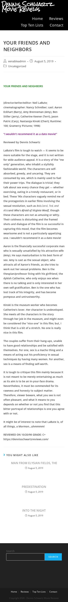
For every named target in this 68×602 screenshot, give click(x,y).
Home (37, 18)
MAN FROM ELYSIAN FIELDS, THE (34, 463)
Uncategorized (17, 66)
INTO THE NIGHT (34, 510)
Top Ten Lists (32, 25)
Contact (56, 25)
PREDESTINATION (34, 487)
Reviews (56, 18)
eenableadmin (17, 61)
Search (10, 551)
